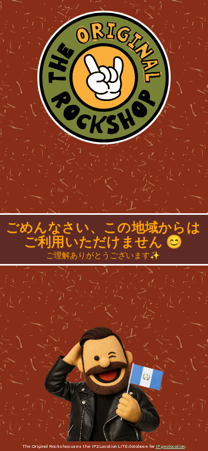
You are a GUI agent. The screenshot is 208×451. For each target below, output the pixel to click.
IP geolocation (170, 446)
